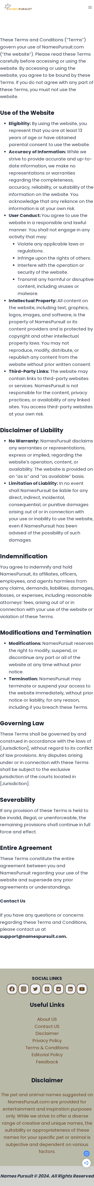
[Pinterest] (47, 989)
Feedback (47, 1062)
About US (47, 1019)
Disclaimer (47, 1033)
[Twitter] (35, 989)
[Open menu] (90, 7)
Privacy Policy (47, 1041)
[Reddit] (58, 989)
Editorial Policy (47, 1055)
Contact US (47, 1026)
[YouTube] (82, 989)
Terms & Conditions (47, 1048)
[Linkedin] (70, 989)
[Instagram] (23, 989)
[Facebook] (12, 989)
